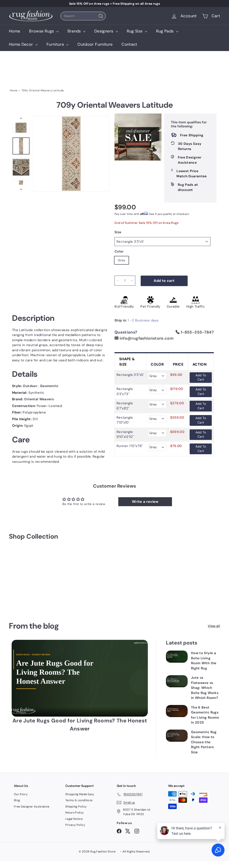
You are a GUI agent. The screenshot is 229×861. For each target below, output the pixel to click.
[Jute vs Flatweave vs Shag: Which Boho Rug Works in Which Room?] (177, 681)
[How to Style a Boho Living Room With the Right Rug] (177, 657)
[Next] (21, 188)
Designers (104, 31)
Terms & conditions (79, 800)
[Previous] (21, 119)
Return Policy (74, 812)
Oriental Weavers (39, 399)
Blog (17, 800)
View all (214, 626)
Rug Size (135, 31)
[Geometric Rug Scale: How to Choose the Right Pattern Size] (177, 736)
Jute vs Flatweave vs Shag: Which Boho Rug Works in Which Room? (204, 687)
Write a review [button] (145, 501)
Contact (129, 44)
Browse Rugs (42, 31)
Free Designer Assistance (31, 806)
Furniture (56, 44)
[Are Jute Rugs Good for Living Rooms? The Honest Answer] (80, 678)
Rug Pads (165, 31)
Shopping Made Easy (79, 794)
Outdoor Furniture (94, 44)
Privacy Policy (75, 825)
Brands (75, 31)
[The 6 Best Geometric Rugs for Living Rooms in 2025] (177, 711)
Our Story (21, 794)
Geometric (49, 386)
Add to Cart (200, 377)
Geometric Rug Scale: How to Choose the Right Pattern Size (204, 742)
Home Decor (21, 44)
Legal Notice (74, 819)
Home (14, 31)
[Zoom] (71, 153)
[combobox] (83, 16)
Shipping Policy (76, 806)
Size (117, 232)
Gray (121, 260)
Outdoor (30, 386)
